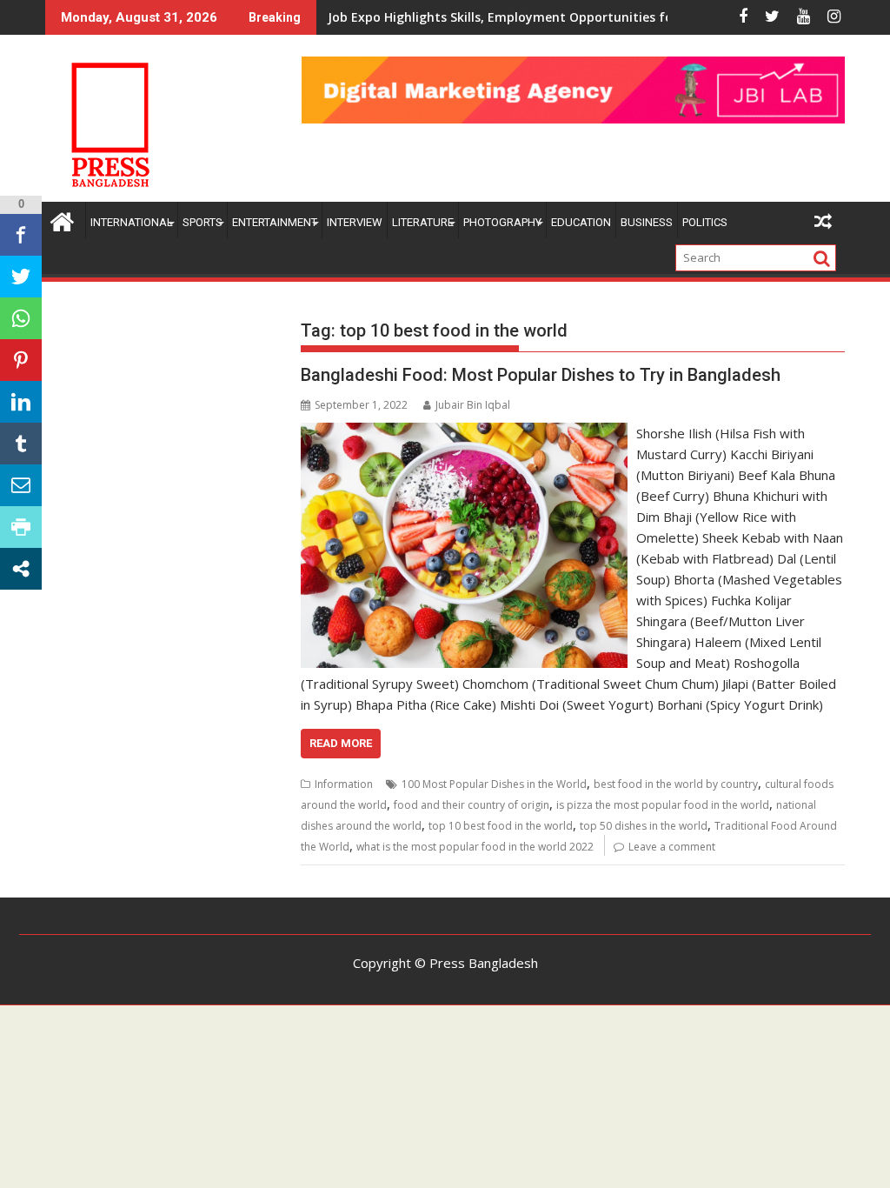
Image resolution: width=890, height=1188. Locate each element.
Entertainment (274, 222)
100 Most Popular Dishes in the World (494, 784)
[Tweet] (21, 276)
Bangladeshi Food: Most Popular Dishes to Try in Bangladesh (540, 374)
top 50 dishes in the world (643, 825)
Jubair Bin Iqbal (472, 404)
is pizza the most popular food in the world (662, 805)
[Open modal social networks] (21, 569)
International (131, 222)
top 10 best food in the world (500, 825)
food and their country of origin (471, 805)
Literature (423, 222)
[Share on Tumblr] (21, 443)
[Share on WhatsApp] (21, 318)
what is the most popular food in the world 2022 (475, 846)
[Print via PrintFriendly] (21, 527)
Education (581, 222)
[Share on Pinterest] (21, 360)
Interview (354, 222)
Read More (340, 743)
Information (344, 784)
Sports (202, 222)
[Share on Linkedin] (21, 402)
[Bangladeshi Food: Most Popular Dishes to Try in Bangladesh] (464, 433)
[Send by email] (21, 485)
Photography (502, 222)
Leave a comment (671, 846)
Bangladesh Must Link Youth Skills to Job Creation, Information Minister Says (564, 17)
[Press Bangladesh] (62, 219)
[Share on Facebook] (21, 235)
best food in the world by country (676, 784)
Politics (704, 222)
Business (647, 222)
